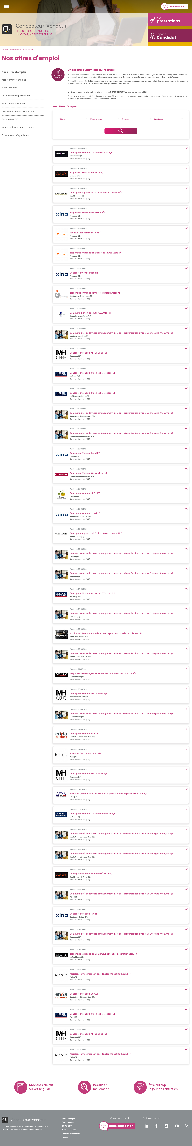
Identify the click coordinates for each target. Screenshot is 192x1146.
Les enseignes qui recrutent (16, 95)
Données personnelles (71, 1134)
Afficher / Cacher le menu (6, 6)
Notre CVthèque (68, 1119)
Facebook (156, 1126)
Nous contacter (177, 6)
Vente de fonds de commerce (18, 127)
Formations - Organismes (15, 135)
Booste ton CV (10, 119)
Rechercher (120, 131)
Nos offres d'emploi (14, 72)
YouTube (176, 1126)
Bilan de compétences (14, 103)
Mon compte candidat (14, 79)
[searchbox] (73, 119)
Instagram (166, 1126)
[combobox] (73, 119)
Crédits (65, 1137)
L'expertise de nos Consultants (18, 111)
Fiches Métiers (9, 87)
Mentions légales (69, 1130)
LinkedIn (146, 1126)
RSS (187, 1126)
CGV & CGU (67, 1126)
